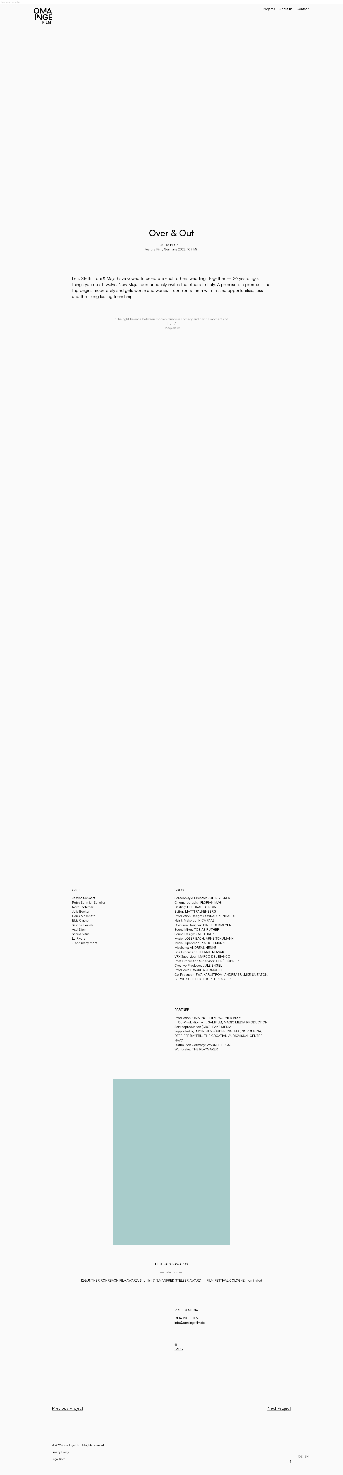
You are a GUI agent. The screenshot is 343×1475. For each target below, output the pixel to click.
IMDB (179, 1349)
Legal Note (58, 1459)
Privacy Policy (60, 1452)
